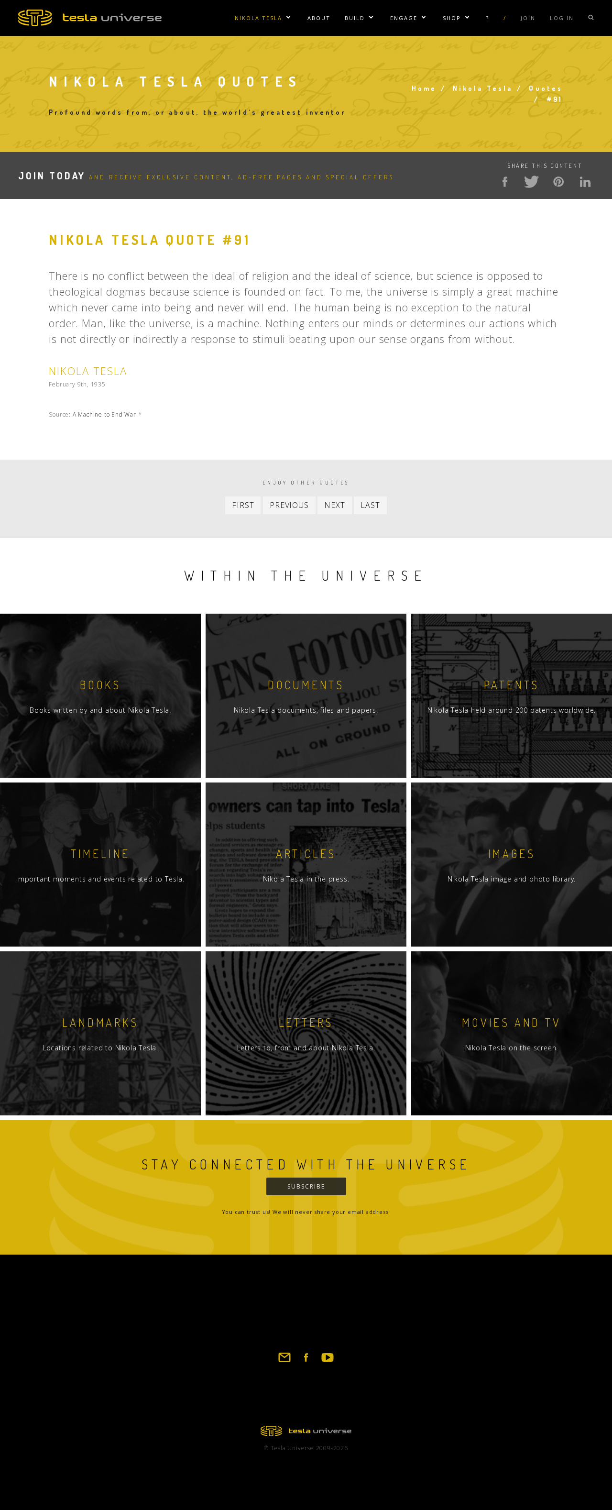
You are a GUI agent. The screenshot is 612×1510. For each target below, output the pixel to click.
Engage (403, 18)
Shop (452, 18)
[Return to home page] (306, 1433)
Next (334, 505)
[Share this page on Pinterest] (558, 181)
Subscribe (306, 1186)
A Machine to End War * (107, 414)
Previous (289, 505)
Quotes (546, 88)
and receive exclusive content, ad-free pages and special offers (206, 177)
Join (528, 18)
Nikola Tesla (258, 18)
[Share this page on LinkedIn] (585, 181)
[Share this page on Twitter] (531, 181)
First (243, 505)
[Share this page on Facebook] (505, 181)
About (318, 18)
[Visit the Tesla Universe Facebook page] (306, 1361)
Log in (562, 18)
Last (370, 505)
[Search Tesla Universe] (591, 18)
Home (424, 88)
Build (355, 18)
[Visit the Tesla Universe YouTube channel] (327, 1361)
